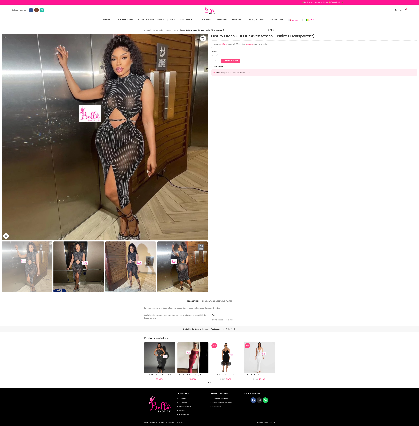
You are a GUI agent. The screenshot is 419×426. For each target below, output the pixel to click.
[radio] (212, 55)
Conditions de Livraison (222, 402)
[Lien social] (229, 329)
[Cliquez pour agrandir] (6, 236)
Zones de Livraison (220, 398)
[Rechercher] (396, 10)
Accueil (147, 30)
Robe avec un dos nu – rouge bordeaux (193, 375)
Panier (182, 410)
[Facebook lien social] (31, 10)
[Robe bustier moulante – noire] (226, 357)
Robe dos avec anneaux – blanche (259, 375)
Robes (168, 30)
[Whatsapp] (265, 400)
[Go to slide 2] (210, 382)
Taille (213, 51)
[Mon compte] (401, 10)
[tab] (192, 300)
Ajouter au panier (230, 61)
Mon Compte (185, 406)
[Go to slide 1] (208, 382)
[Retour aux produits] (271, 30)
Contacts (217, 406)
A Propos (183, 402)
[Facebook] (253, 400)
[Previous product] (268, 30)
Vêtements (158, 30)
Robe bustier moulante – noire (226, 375)
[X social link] (223, 329)
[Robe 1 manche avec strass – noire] (159, 357)
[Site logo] (209, 10)
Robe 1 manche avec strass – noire (159, 375)
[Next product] (273, 30)
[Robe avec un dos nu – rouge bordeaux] (192, 357)
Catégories (184, 414)
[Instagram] (259, 400)
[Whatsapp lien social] (42, 10)
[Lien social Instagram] (36, 10)
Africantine (270, 422)
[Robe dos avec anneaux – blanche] (259, 357)
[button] (4, 267)
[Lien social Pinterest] (226, 329)
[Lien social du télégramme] (234, 329)
